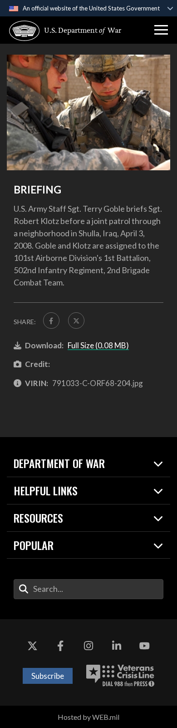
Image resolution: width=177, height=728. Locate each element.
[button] (161, 30)
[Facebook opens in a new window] (60, 646)
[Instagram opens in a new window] (88, 646)
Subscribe (47, 676)
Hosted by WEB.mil (88, 717)
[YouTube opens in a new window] (144, 646)
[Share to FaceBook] (51, 320)
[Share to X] (76, 320)
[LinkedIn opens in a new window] (116, 646)
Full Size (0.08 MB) (98, 345)
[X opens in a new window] (32, 646)
